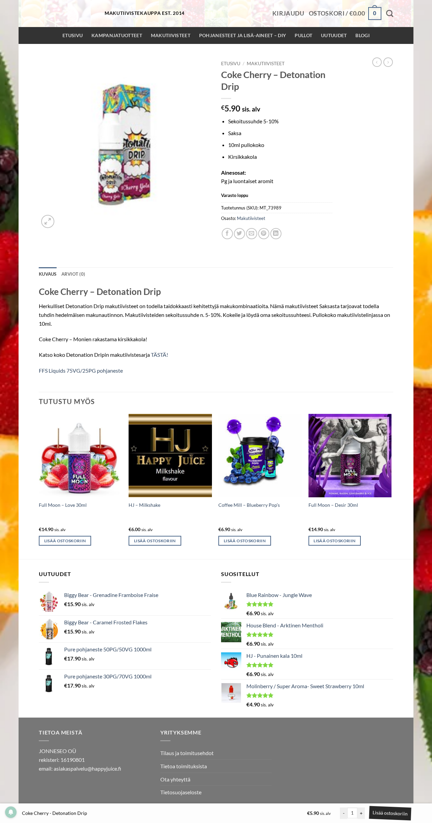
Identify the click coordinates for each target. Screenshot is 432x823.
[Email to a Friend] (251, 233)
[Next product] (377, 62)
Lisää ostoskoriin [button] (65, 541)
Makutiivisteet (170, 35)
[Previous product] (388, 62)
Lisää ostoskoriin (389, 813)
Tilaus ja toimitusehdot (187, 753)
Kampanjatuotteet (116, 35)
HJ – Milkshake (144, 505)
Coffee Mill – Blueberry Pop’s (249, 505)
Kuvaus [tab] (48, 274)
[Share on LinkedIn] (275, 233)
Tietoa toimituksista (183, 766)
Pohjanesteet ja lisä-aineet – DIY (242, 35)
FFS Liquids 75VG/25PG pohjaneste (81, 370)
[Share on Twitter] (239, 233)
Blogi (362, 35)
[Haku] (389, 13)
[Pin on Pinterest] (263, 233)
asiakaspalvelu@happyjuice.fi (87, 768)
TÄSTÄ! (159, 354)
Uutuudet (334, 35)
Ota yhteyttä (175, 779)
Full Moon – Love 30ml (63, 505)
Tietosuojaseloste (180, 792)
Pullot (303, 35)
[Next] (391, 485)
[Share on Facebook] (227, 233)
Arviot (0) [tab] (73, 274)
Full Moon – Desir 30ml (333, 505)
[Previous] (39, 485)
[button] (288, 13)
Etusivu (72, 35)
